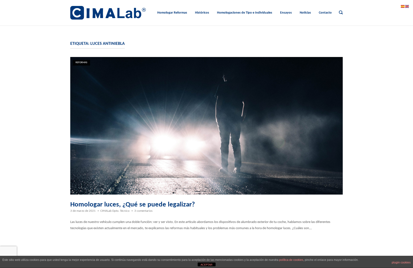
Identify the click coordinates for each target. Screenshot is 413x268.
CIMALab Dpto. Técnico (115, 210)
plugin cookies (401, 262)
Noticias (305, 13)
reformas (81, 62)
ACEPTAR (206, 264)
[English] (407, 6)
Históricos (202, 13)
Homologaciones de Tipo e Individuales (244, 13)
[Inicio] (108, 13)
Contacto (325, 13)
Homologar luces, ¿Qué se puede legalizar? (132, 204)
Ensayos (286, 13)
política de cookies (291, 260)
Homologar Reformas (172, 13)
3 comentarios (143, 210)
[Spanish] (403, 6)
